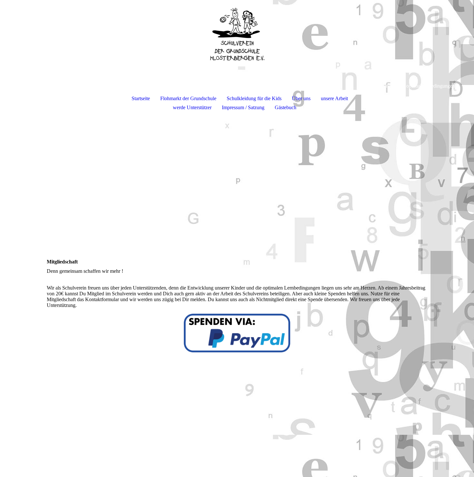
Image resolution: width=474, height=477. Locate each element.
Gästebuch (285, 107)
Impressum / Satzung (243, 107)
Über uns (301, 98)
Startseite (141, 98)
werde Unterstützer (192, 107)
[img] (237, 34)
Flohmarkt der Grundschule (188, 98)
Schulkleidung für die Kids (254, 98)
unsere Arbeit (334, 98)
